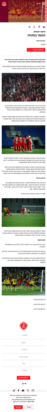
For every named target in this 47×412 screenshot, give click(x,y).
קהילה (25, 370)
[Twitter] (28, 390)
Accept (18, 407)
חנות (23, 363)
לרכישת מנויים (23, 378)
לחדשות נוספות (38, 50)
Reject (29, 407)
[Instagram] (33, 390)
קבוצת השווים (23, 357)
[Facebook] (18, 390)
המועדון (25, 335)
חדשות (23, 342)
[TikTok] (14, 390)
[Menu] (43, 4)
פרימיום (25, 349)
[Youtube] (23, 390)
